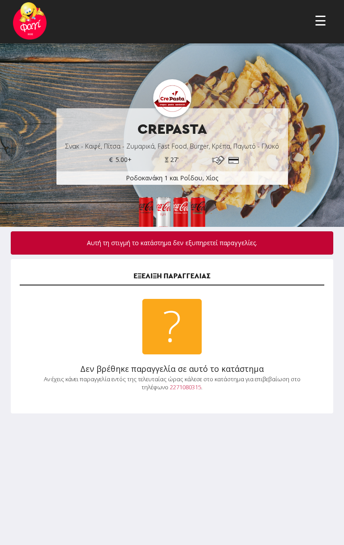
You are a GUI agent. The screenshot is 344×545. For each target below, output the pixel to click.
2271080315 (185, 387)
